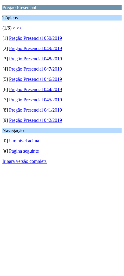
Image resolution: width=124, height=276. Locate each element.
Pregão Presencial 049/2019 (35, 48)
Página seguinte (24, 151)
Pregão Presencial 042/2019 (35, 120)
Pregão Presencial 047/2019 (35, 68)
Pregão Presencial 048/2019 (35, 58)
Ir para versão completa (24, 161)
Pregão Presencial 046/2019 (35, 79)
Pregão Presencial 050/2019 (35, 38)
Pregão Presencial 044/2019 (35, 89)
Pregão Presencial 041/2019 (35, 110)
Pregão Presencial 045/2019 (35, 99)
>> (19, 27)
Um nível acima (24, 140)
